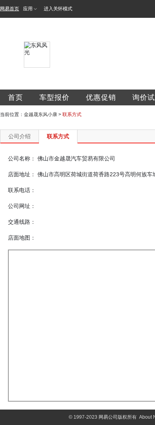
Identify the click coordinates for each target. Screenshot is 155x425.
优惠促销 (101, 97)
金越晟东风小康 (40, 114)
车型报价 (54, 97)
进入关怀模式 (58, 8)
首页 (15, 97)
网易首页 (9, 8)
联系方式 (58, 136)
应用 (28, 8)
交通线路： (22, 222)
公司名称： (22, 158)
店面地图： (22, 237)
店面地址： (22, 174)
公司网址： (22, 206)
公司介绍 (19, 136)
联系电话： (22, 190)
